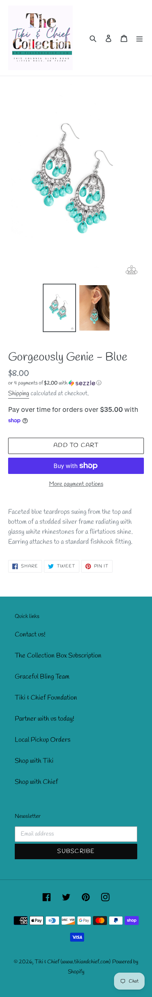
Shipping (18, 393)
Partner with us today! (44, 718)
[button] (54, 383)
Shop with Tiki (34, 761)
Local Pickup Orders (42, 739)
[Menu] (139, 38)
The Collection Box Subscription (58, 655)
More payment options (76, 484)
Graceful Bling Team (42, 676)
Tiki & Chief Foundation (46, 697)
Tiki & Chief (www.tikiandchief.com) (73, 962)
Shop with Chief (36, 782)
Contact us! (30, 634)
